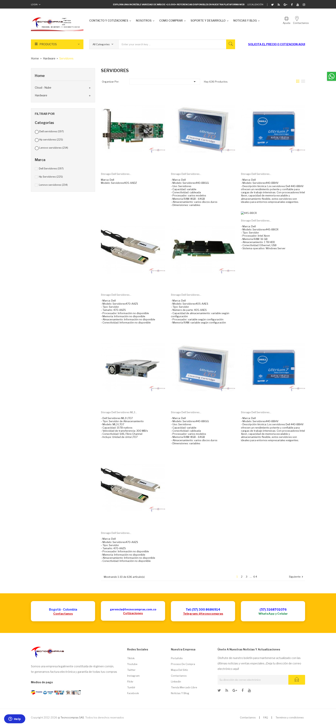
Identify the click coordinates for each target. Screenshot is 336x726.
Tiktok (131, 658)
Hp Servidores (51, 176)
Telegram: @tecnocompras (203, 613)
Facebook (133, 693)
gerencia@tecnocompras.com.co (133, 609)
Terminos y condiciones (290, 717)
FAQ (265, 717)
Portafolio (177, 658)
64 (255, 576)
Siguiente (296, 577)
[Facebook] (292, 4)
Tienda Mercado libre (184, 687)
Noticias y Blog (180, 693)
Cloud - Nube (43, 87)
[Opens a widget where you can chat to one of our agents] (14, 719)
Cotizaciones (133, 613)
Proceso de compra (183, 664)
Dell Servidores (51, 168)
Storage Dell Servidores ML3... (119, 412)
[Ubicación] (235, 691)
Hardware (41, 95)
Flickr (130, 681)
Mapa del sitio (179, 669)
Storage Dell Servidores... (116, 174)
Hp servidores (51, 139)
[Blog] (226, 691)
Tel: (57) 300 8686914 (203, 609)
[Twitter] (272, 4)
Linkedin (176, 681)
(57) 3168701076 (273, 609)
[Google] (279, 4)
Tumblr (131, 687)
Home (40, 76)
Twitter (131, 669)
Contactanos (63, 613)
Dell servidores (51, 131)
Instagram (133, 675)
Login (34, 4)
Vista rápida (137, 163)
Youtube (132, 664)
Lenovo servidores (53, 147)
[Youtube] (298, 4)
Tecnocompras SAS (72, 717)
